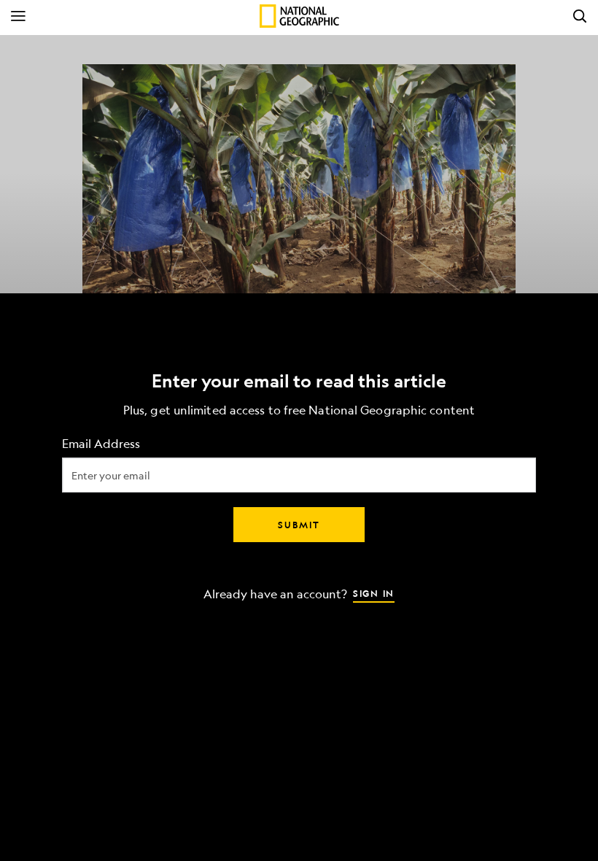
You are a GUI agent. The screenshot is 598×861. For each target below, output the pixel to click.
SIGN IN (374, 593)
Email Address (101, 444)
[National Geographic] (299, 16)
